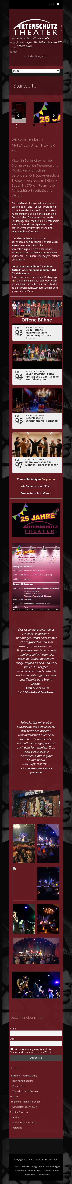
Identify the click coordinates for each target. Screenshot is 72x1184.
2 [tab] (45, 125)
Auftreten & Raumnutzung (23, 1075)
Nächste (53, 116)
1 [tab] (34, 125)
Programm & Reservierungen (25, 1101)
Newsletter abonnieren (24, 1106)
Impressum (30, 1174)
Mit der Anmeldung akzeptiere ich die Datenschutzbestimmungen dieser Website (31, 1050)
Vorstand (17, 1127)
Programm (48, 479)
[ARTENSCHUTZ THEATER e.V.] (35, 21)
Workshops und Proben (25, 1091)
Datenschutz (44, 1174)
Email (12, 1038)
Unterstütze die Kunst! (24, 1122)
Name (13, 1028)
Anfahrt (16, 1117)
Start (17, 1166)
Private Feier (19, 1086)
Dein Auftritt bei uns (22, 1080)
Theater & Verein (19, 1112)
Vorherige (18, 116)
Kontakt (14, 1096)
